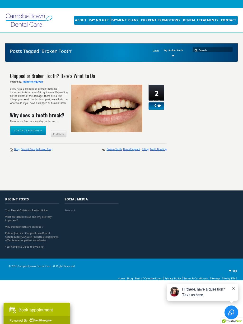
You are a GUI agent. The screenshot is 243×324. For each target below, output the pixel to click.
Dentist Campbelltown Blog (36, 149)
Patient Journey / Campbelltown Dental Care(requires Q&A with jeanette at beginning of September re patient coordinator (31, 236)
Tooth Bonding (158, 149)
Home (156, 50)
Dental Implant (131, 149)
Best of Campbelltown (148, 278)
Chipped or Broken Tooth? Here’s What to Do (52, 75)
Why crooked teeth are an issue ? (24, 226)
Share (58, 133)
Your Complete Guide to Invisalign (24, 246)
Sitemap (215, 278)
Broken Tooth (114, 149)
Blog (16, 149)
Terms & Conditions (196, 278)
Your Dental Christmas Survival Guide (26, 210)
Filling (145, 149)
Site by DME (229, 278)
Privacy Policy (173, 278)
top (235, 271)
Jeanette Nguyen (33, 81)
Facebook (70, 210)
